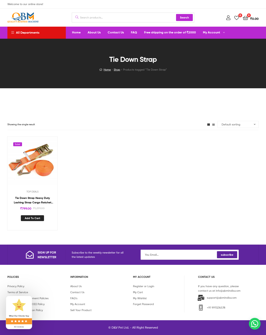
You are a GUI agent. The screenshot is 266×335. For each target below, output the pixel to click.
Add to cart (32, 218)
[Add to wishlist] (28, 164)
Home (107, 69)
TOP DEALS (32, 191)
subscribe (227, 254)
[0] (236, 17)
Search (184, 17)
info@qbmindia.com (228, 290)
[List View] (213, 124)
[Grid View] (208, 124)
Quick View (37, 164)
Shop (117, 69)
